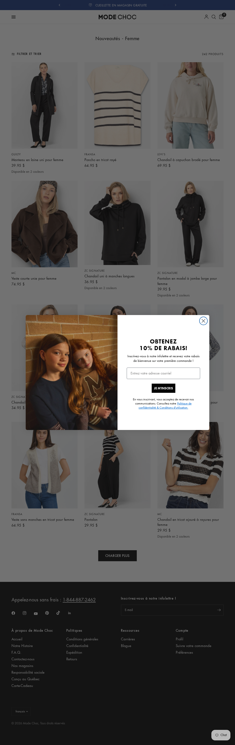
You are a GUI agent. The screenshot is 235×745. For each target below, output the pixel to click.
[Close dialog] (203, 321)
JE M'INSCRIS (163, 388)
